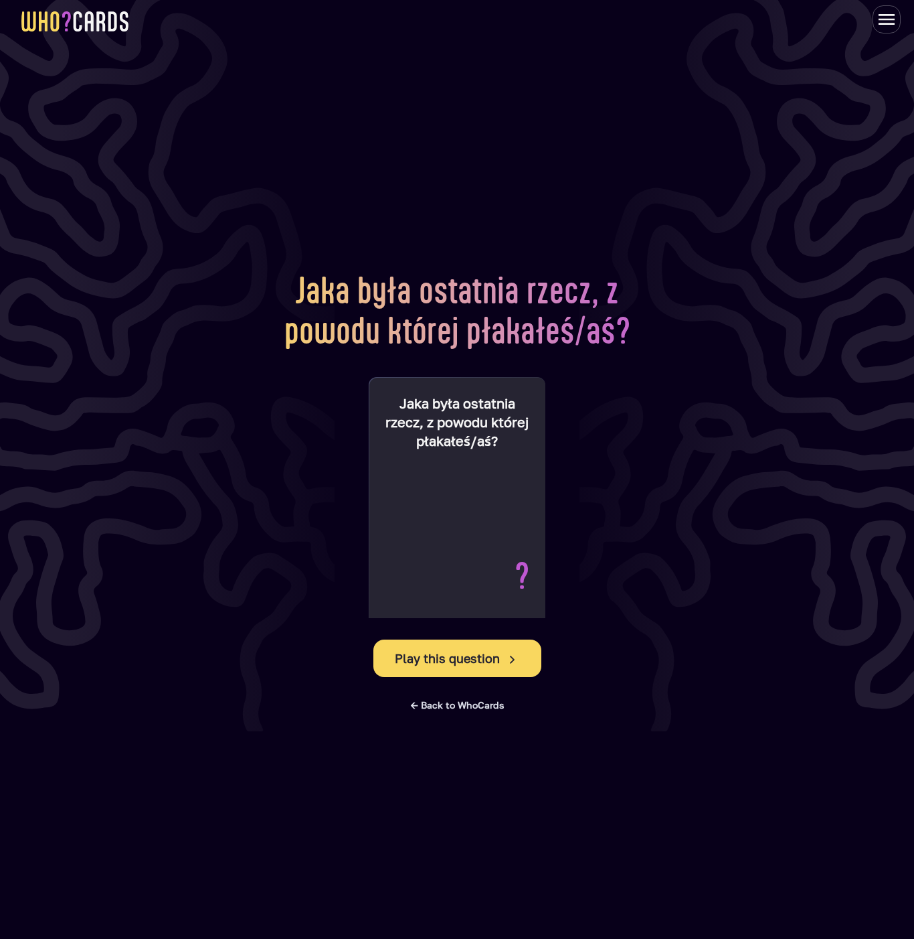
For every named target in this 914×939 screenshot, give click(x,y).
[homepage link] (75, 21)
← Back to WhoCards (457, 705)
